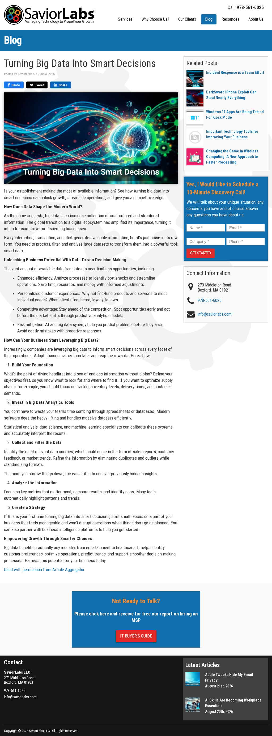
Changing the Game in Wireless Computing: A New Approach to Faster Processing (232, 157)
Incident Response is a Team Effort (235, 72)
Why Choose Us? (155, 19)
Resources (230, 19)
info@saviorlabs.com (20, 697)
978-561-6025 (210, 300)
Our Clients (187, 19)
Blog (208, 19)
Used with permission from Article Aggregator (44, 569)
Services (125, 19)
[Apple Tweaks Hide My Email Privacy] (192, 679)
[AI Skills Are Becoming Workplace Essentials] (192, 705)
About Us (256, 19)
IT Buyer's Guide (136, 636)
